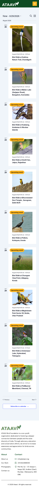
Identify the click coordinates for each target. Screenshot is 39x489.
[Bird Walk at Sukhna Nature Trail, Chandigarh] (22, 39)
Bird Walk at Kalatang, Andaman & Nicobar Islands (21, 127)
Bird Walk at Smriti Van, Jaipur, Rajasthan (21, 161)
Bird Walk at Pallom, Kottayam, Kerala (20, 239)
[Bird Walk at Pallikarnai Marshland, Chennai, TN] (22, 372)
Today (19, 399)
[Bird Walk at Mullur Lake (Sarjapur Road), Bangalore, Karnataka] (22, 76)
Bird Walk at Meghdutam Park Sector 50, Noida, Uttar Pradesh (21, 313)
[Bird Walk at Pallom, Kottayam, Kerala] (22, 222)
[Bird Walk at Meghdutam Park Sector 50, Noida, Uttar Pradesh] (22, 297)
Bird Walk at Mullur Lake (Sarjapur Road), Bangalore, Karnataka (21, 92)
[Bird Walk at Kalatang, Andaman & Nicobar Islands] (22, 111)
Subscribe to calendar (18, 406)
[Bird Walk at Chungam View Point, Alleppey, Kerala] (22, 260)
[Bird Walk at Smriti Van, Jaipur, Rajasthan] (22, 146)
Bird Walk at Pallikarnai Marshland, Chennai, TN (21, 387)
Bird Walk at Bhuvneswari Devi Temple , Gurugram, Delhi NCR (22, 200)
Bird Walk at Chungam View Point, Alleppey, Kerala (21, 278)
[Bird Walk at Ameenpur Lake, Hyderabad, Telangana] (22, 335)
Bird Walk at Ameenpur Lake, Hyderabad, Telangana (21, 353)
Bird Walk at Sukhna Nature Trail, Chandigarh (21, 58)
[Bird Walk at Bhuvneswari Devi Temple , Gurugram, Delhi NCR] (22, 182)
